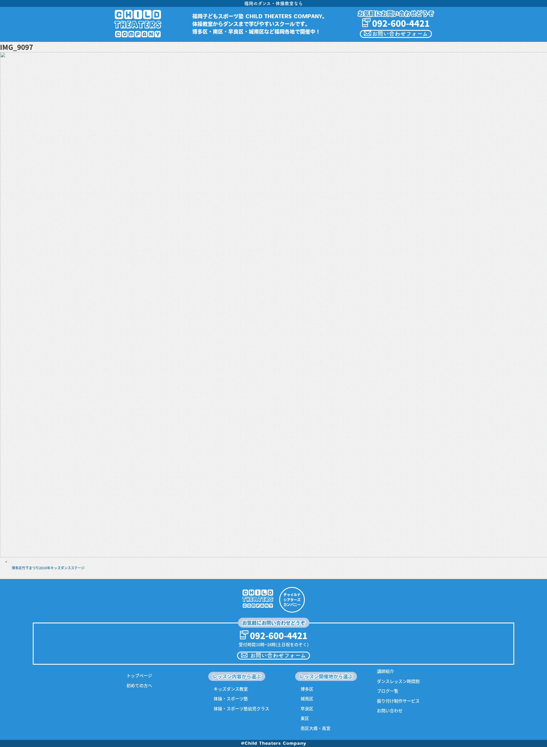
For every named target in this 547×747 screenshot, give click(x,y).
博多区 (307, 689)
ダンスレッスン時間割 (398, 681)
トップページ (139, 675)
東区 (305, 718)
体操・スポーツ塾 (231, 698)
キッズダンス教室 (231, 689)
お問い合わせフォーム (400, 33)
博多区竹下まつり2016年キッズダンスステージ (48, 567)
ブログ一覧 (387, 691)
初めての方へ (139, 685)
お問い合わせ (390, 710)
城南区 (307, 698)
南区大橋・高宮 (315, 728)
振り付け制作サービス (398, 701)
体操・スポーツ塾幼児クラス (241, 708)
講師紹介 (385, 671)
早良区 (307, 708)
